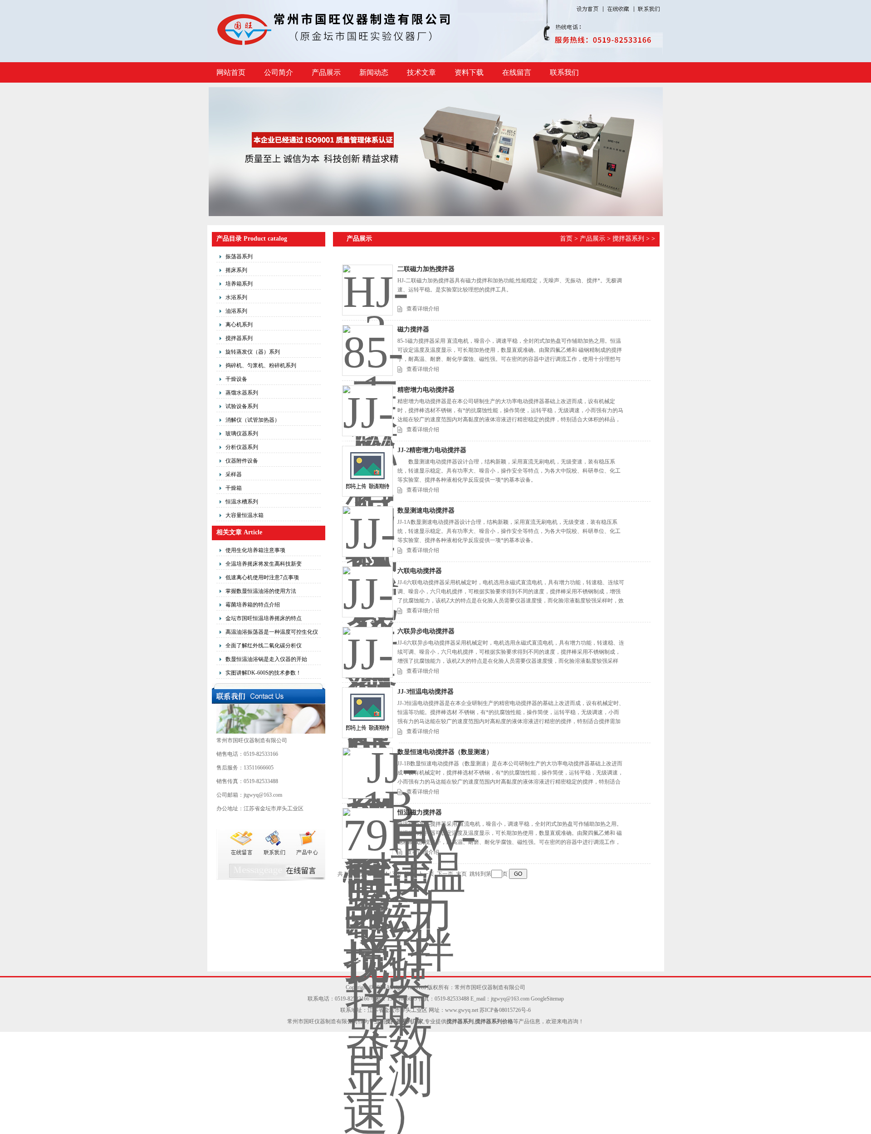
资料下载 (469, 72)
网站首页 (230, 72)
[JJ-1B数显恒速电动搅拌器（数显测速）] (367, 773)
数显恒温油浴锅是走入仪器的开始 (266, 659)
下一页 (445, 874)
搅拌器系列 (239, 338)
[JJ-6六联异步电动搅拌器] (367, 652)
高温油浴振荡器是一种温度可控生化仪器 (271, 633)
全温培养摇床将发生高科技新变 (263, 564)
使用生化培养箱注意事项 (255, 550)
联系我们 (564, 72)
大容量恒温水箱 (244, 515)
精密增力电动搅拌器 (426, 389)
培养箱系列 (239, 284)
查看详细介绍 (422, 309)
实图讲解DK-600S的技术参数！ (263, 673)
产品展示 (326, 72)
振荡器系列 (239, 256)
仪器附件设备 (241, 461)
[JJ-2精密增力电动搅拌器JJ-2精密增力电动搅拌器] (367, 471)
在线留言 (516, 72)
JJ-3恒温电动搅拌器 (425, 691)
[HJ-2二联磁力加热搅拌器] (367, 290)
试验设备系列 (241, 406)
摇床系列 (236, 270)
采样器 (233, 474)
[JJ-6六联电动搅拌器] (367, 592)
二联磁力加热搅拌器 (426, 269)
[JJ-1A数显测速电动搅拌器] (367, 531)
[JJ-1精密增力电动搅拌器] (367, 410)
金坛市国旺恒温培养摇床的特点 (263, 618)
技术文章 (421, 72)
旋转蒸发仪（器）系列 (252, 352)
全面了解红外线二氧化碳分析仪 (263, 645)
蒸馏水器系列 (241, 393)
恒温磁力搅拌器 (419, 812)
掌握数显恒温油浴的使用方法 (260, 591)
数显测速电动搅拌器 (426, 510)
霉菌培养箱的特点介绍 (252, 605)
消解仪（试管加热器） (252, 420)
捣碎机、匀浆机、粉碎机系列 (260, 365)
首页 (566, 238)
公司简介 (278, 72)
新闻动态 (373, 72)
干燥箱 (233, 488)
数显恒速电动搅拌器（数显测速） (445, 752)
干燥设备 (236, 379)
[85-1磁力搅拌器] (367, 350)
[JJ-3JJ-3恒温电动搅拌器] (367, 712)
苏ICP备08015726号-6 (505, 1010)
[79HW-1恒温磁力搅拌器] (367, 833)
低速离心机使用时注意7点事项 (262, 577)
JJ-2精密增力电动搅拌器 (431, 450)
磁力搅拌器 (413, 329)
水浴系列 (236, 297)
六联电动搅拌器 (419, 570)
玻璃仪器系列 (241, 433)
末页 (461, 874)
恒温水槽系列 (241, 501)
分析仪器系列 (241, 447)
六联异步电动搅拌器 (426, 631)
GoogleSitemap (547, 999)
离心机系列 (239, 324)
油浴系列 (236, 311)
